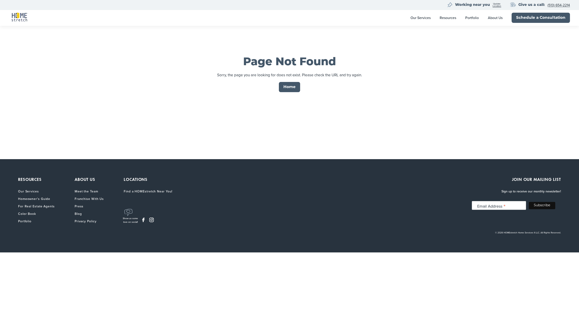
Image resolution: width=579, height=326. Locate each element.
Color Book (27, 213)
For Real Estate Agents (36, 206)
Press (79, 206)
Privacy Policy (86, 221)
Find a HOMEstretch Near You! (148, 191)
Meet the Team (86, 191)
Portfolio (472, 17)
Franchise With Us (89, 199)
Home (289, 87)
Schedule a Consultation (540, 18)
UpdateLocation (497, 5)
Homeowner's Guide (34, 199)
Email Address (491, 206)
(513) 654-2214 (559, 5)
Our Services (421, 17)
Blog (78, 213)
